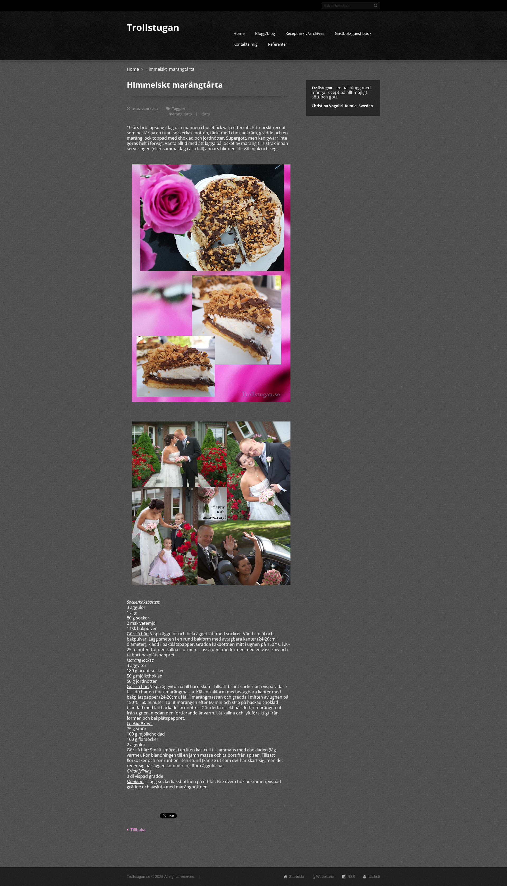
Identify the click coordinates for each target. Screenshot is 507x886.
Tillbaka (137, 830)
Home (239, 33)
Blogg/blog (265, 33)
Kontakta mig (245, 44)
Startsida (296, 876)
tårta (205, 113)
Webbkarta (325, 876)
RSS (351, 876)
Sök (376, 5)
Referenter (277, 44)
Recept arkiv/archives (304, 33)
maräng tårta (180, 113)
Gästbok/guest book (353, 33)
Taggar (178, 108)
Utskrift (374, 876)
